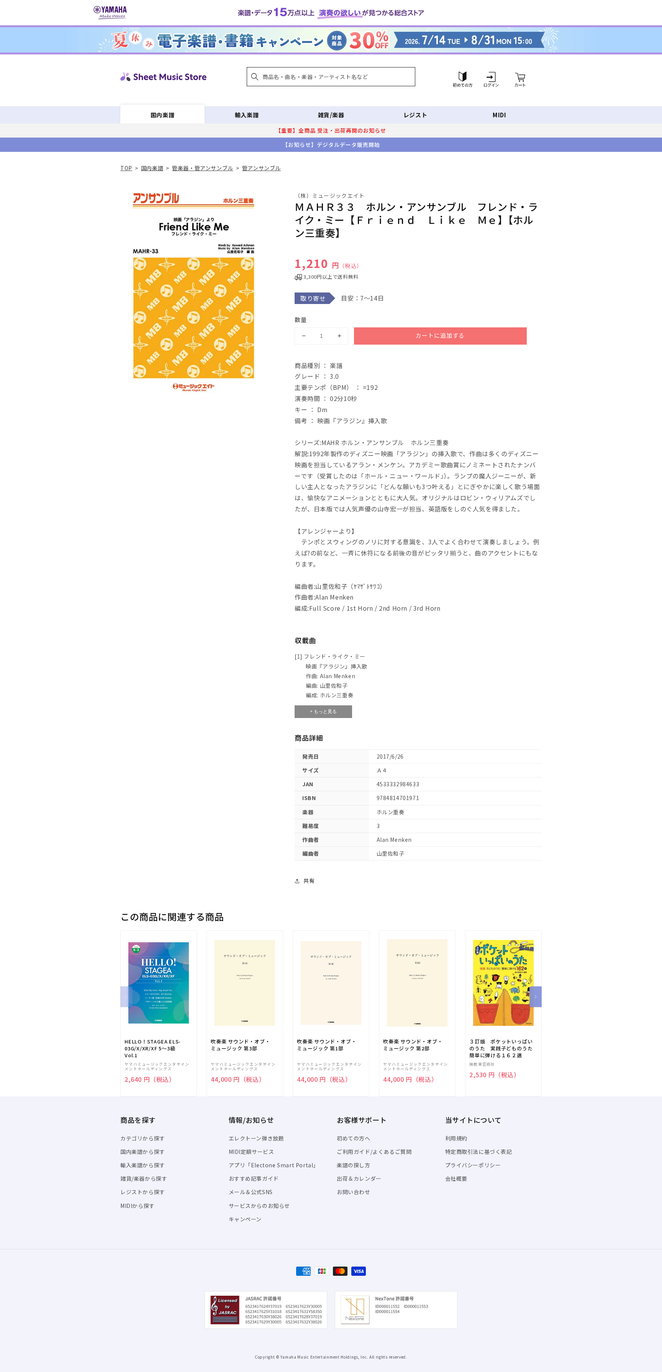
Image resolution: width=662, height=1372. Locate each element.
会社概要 (456, 1178)
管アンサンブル (261, 168)
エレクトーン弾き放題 (256, 1138)
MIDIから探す (137, 1205)
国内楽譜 (162, 115)
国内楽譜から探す (142, 1151)
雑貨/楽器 (331, 115)
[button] (331, 76)
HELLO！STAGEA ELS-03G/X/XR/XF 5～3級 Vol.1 (153, 1048)
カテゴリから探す (142, 1138)
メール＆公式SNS (251, 1192)
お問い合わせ (353, 1192)
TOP (126, 168)
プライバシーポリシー (473, 1165)
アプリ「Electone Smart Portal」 (274, 1165)
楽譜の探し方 (353, 1165)
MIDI (499, 115)
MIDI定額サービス (251, 1151)
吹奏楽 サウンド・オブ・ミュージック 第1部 (326, 1045)
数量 (301, 319)
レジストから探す (142, 1192)
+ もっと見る (323, 711)
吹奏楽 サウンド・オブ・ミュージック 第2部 (412, 1045)
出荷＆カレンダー (359, 1178)
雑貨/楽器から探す (143, 1178)
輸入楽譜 (247, 115)
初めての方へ (353, 1138)
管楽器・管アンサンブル (202, 168)
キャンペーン (245, 1219)
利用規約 (456, 1138)
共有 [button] (309, 880)
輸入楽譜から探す (142, 1165)
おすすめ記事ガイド (254, 1178)
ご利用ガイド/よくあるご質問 (374, 1151)
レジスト (415, 115)
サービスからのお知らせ (259, 1205)
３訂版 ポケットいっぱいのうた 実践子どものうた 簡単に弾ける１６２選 (503, 1048)
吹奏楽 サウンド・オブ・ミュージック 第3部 (240, 1045)
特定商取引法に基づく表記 (478, 1151)
